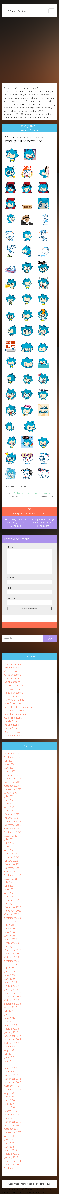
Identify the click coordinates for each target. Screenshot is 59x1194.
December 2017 (12, 1035)
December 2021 (12, 864)
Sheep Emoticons (13, 735)
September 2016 (12, 1089)
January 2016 (11, 1118)
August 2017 (10, 1050)
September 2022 (12, 832)
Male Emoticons (12, 703)
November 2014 (12, 1164)
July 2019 (9, 967)
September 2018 (12, 1003)
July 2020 (9, 925)
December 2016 (12, 1078)
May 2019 (9, 975)
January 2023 (11, 817)
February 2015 (11, 1153)
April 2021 (9, 893)
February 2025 (11, 753)
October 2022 (11, 828)
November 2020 (12, 910)
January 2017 (11, 1075)
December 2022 (12, 821)
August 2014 (10, 1171)
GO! (50, 638)
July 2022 (9, 839)
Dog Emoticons (12, 681)
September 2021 (12, 875)
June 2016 (9, 1100)
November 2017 (12, 1039)
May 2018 (9, 1018)
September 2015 (12, 1132)
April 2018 (9, 1021)
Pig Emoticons (11, 724)
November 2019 (12, 953)
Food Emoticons (12, 696)
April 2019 (9, 978)
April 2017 (9, 1064)
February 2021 (11, 900)
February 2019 (11, 985)
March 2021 (10, 896)
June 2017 (9, 1057)
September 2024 (12, 757)
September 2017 (12, 1046)
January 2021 (11, 903)
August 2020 (10, 921)
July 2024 (9, 760)
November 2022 (12, 825)
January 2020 (11, 946)
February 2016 (11, 1114)
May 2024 (9, 764)
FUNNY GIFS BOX (15, 11)
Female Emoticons (13, 692)
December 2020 (12, 907)
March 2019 (10, 982)
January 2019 (11, 989)
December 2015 (12, 1121)
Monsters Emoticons (29, 130)
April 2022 (9, 850)
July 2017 (9, 1053)
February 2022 (11, 857)
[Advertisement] (29, 50)
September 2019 (12, 960)
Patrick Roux (44, 1183)
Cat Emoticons (11, 671)
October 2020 (11, 914)
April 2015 (9, 1146)
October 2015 (11, 1128)
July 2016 (9, 1096)
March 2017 (10, 1068)
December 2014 (12, 1161)
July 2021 (9, 882)
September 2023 (12, 789)
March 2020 (10, 939)
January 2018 (11, 1032)
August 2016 (10, 1093)
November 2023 (12, 782)
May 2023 (9, 803)
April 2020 (9, 935)
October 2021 (11, 871)
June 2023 (9, 800)
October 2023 (11, 785)
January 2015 (11, 1157)
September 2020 (12, 918)
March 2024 (10, 771)
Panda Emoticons (13, 721)
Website (11, 598)
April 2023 (9, 807)
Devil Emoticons (12, 678)
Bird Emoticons (12, 667)
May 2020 (9, 932)
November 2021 (12, 867)
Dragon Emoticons (13, 685)
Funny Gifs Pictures (14, 699)
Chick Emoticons (12, 674)
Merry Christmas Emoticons (18, 707)
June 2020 (9, 928)
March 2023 (10, 810)
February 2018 (11, 1028)
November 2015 (12, 1125)
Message (12, 547)
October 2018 (11, 1000)
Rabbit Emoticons (13, 728)
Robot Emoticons (13, 732)
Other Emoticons (13, 717)
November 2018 (12, 996)
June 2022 (9, 842)
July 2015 (9, 1139)
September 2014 (12, 1168)
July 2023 (9, 796)
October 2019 (11, 957)
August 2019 (10, 964)
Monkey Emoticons (14, 710)
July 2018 (9, 1010)
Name (10, 577)
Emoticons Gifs (12, 689)
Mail (9, 588)
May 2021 (9, 889)
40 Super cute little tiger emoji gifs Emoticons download (43, 522)
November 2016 (12, 1082)
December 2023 (12, 778)
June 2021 (9, 885)
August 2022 (10, 835)
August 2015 (10, 1136)
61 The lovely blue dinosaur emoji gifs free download (26, 139)
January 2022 (11, 860)
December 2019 (12, 950)
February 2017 (11, 1071)
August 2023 (10, 792)
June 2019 (9, 971)
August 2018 (10, 1007)
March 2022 (10, 853)
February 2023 (11, 814)
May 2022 (9, 846)
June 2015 (9, 1143)
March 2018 (10, 1025)
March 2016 (10, 1110)
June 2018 (9, 1014)
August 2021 (10, 878)
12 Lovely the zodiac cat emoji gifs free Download (17, 522)
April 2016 (9, 1107)
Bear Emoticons (12, 664)
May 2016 (9, 1103)
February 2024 (11, 775)
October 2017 (11, 1043)
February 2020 (11, 942)
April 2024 (9, 767)
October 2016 (11, 1085)
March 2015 (10, 1150)
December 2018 (12, 993)
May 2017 (9, 1060)
